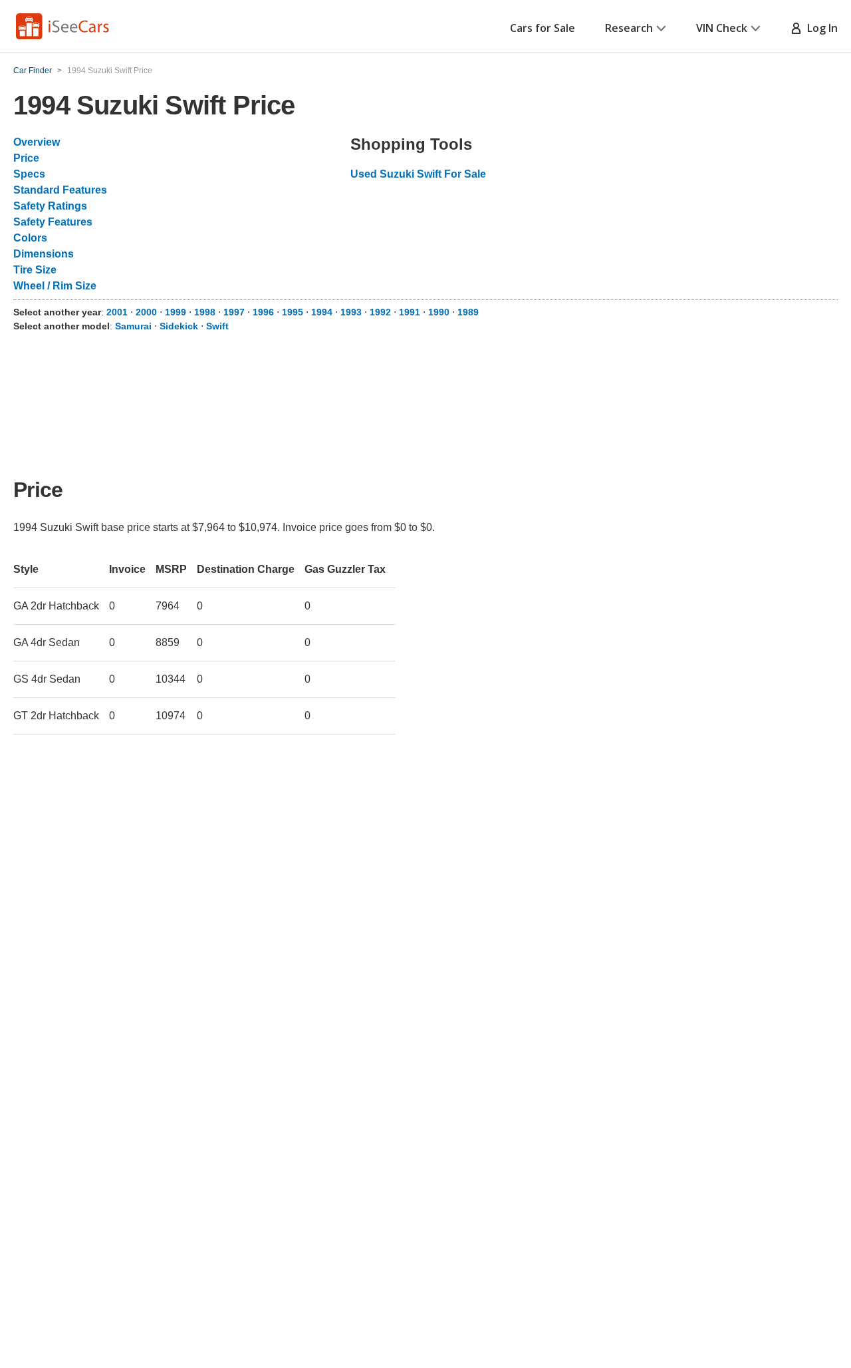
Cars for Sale (542, 28)
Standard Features (60, 190)
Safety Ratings (50, 206)
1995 (292, 312)
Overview (36, 142)
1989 (468, 312)
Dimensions (43, 253)
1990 (438, 312)
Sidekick (179, 326)
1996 (263, 312)
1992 (380, 312)
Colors (30, 238)
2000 (146, 312)
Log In (820, 28)
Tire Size (35, 269)
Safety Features (52, 222)
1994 (321, 312)
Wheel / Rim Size (54, 285)
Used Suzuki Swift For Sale (418, 174)
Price (26, 158)
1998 (204, 312)
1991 (409, 312)
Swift (217, 326)
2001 (117, 312)
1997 (234, 312)
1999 (175, 312)
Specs (29, 174)
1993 (351, 312)
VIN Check (721, 28)
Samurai (133, 326)
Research (629, 28)
